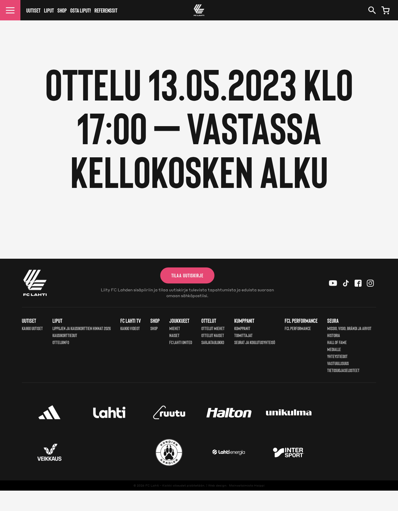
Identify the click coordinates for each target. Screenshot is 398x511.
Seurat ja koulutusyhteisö (254, 342)
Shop (62, 10)
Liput (49, 10)
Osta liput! (80, 10)
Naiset (174, 335)
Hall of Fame (337, 342)
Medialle (334, 349)
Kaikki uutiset (32, 328)
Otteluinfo (60, 342)
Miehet (174, 328)
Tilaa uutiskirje (187, 275)
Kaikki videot (130, 328)
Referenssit (105, 10)
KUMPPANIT (242, 328)
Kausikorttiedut (64, 335)
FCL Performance (298, 328)
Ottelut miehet (213, 328)
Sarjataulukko (212, 342)
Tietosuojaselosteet (343, 370)
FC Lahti (152, 485)
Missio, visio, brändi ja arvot (349, 328)
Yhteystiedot (337, 356)
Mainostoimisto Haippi (247, 485)
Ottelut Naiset (212, 335)
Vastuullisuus (338, 363)
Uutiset (33, 10)
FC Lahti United (180, 342)
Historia (333, 335)
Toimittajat (243, 335)
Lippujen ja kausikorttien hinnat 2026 (81, 328)
